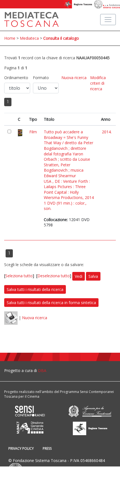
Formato (41, 77)
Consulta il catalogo (61, 38)
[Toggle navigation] (108, 19)
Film (33, 131)
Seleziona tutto (19, 275)
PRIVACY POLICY (21, 448)
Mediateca (29, 38)
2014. (107, 131)
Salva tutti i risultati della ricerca (35, 289)
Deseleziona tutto (53, 275)
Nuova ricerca (74, 77)
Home (9, 38)
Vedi (78, 276)
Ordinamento (16, 77)
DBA (42, 370)
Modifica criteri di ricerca (98, 83)
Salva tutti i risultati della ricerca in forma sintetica (51, 302)
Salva (93, 276)
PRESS (47, 448)
